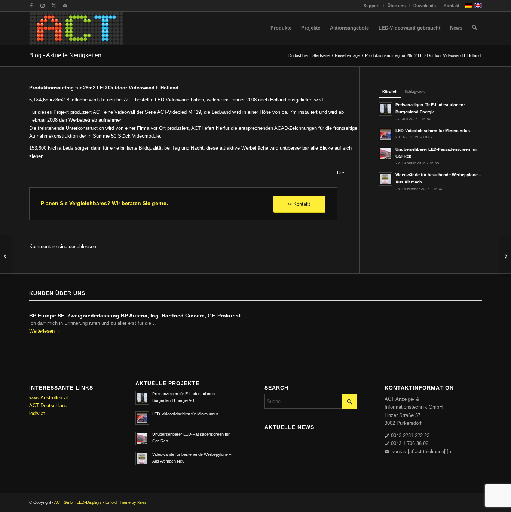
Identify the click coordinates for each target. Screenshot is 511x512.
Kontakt (451, 5)
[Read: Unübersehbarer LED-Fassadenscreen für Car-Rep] (385, 153)
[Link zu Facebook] (31, 5)
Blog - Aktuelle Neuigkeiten (65, 55)
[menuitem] (372, 5)
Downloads (424, 5)
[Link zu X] (53, 5)
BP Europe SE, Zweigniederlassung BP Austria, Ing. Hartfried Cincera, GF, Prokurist (135, 316)
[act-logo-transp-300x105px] (76, 28)
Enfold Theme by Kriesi (126, 502)
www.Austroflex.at (48, 397)
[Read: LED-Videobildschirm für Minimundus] (385, 134)
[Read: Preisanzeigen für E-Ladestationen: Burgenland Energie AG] (385, 109)
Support (372, 5)
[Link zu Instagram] (42, 5)
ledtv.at (37, 413)
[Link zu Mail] (65, 5)
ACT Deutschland (48, 405)
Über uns (397, 5)
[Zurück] (40, 321)
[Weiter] (470, 321)
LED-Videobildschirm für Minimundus (432, 130)
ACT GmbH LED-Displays (78, 502)
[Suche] (474, 28)
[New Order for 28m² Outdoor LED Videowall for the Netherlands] (6, 256)
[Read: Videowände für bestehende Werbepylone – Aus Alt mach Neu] (385, 179)
